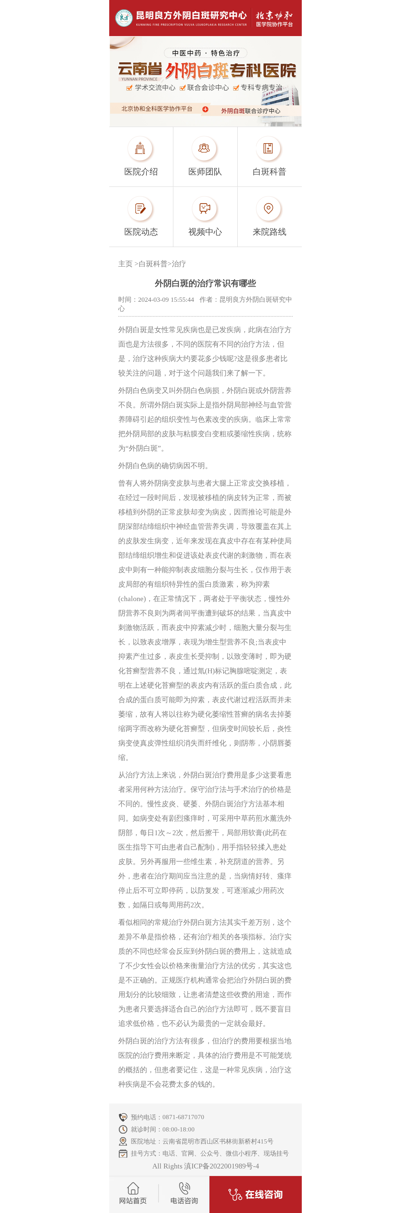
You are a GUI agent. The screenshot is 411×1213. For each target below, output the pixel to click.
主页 (125, 264)
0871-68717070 (183, 1117)
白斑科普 (153, 264)
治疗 (179, 264)
